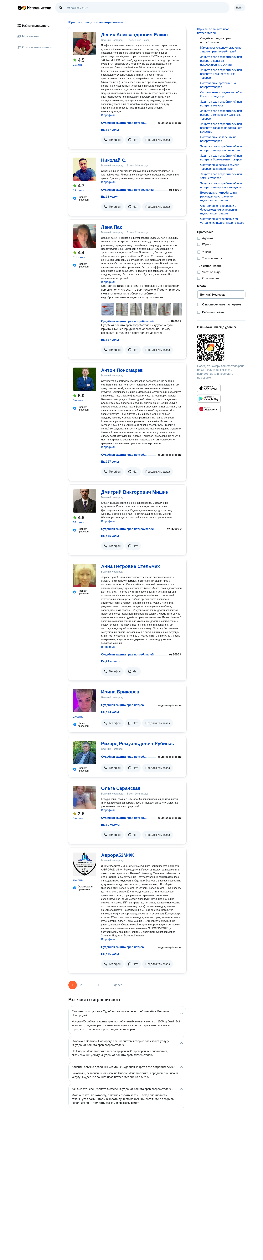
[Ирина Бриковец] (84, 700)
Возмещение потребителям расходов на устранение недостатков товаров (218, 196)
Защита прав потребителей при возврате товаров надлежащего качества (221, 127)
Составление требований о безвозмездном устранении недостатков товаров (218, 209)
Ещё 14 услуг (110, 711)
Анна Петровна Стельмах (130, 566)
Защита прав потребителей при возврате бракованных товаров (221, 157)
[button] (112, 140)
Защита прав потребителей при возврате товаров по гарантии (221, 148)
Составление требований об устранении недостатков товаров (222, 220)
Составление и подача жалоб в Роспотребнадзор (221, 94)
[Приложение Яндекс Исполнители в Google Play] (209, 399)
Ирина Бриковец (120, 691)
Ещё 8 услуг (109, 196)
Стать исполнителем (37, 47)
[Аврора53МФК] (84, 864)
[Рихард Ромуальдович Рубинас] (84, 752)
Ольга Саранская (120, 788)
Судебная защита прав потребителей (124, 122)
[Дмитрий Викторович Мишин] (84, 501)
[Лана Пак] (84, 236)
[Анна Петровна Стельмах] (84, 575)
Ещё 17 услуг (110, 129)
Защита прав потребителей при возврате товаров (221, 103)
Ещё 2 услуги (110, 661)
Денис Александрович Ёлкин (134, 34)
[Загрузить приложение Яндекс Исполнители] (221, 347)
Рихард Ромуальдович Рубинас (137, 743)
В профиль (108, 115)
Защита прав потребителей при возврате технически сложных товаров (221, 114)
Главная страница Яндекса (20, 8)
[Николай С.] (84, 169)
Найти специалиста (35, 25)
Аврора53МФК (117, 855)
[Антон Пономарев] (84, 379)
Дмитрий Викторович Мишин (135, 492)
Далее (118, 985)
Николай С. (113, 160)
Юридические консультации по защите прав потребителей (220, 49)
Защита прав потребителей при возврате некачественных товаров (221, 73)
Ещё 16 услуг (110, 954)
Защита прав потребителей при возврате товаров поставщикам (221, 185)
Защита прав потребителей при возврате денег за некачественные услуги (221, 60)
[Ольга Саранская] (84, 797)
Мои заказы (30, 36)
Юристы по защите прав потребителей (213, 31)
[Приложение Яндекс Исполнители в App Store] (209, 388)
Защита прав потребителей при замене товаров (221, 176)
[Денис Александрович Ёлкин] (84, 43)
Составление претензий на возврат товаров (218, 85)
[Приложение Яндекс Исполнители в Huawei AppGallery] (209, 409)
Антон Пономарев (122, 370)
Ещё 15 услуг (110, 535)
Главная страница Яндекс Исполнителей (34, 8)
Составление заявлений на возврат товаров (218, 139)
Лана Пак (111, 227)
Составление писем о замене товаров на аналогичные (219, 166)
